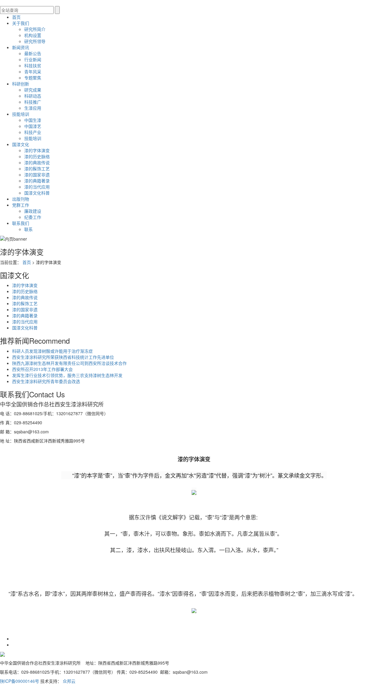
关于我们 (20, 23)
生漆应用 (32, 108)
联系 (28, 229)
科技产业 (32, 132)
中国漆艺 (32, 126)
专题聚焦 (32, 78)
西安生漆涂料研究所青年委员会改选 (46, 381)
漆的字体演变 (37, 150)
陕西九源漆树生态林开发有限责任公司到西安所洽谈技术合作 (69, 363)
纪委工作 (32, 217)
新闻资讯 (20, 47)
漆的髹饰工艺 (37, 168)
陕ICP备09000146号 (19, 681)
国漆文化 (20, 144)
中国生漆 (32, 120)
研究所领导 (34, 41)
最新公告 (32, 53)
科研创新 (20, 84)
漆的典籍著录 (37, 181)
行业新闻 (32, 59)
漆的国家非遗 (37, 175)
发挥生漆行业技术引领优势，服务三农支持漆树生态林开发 (67, 375)
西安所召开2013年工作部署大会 (42, 369)
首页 (16, 17)
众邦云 (69, 681)
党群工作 (20, 205)
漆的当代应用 (37, 187)
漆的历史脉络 (37, 156)
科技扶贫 (32, 65)
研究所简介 (34, 29)
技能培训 (20, 114)
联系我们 (20, 223)
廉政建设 (32, 211)
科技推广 (32, 102)
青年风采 (32, 71)
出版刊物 (20, 199)
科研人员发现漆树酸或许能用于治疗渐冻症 (52, 351)
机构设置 (32, 35)
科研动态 (32, 96)
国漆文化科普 (37, 193)
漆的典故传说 (37, 162)
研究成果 (32, 90)
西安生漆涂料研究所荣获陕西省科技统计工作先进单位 (63, 357)
